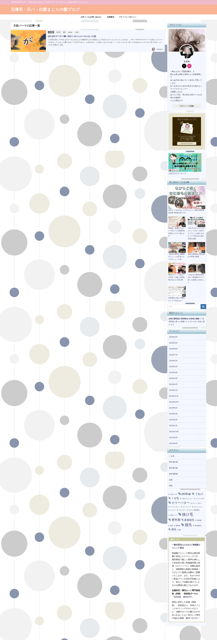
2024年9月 (173, 372)
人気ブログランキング (177, 173)
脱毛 (64, 32)
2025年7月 (173, 355)
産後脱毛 (189, 520)
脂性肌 (178, 525)
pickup (70, 32)
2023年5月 (173, 408)
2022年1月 (173, 425)
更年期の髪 (173, 468)
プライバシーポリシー (127, 17)
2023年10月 (174, 402)
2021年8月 (173, 443)
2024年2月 (173, 384)
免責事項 (110, 17)
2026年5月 (173, 337)
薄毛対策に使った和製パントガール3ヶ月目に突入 (187, 321)
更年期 (176, 519)
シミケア (173, 510)
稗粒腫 (199, 520)
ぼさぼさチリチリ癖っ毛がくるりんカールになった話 (72, 36)
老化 (171, 525)
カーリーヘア (187, 507)
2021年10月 (174, 431)
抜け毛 (58, 32)
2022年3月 (173, 414)
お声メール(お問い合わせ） (91, 17)
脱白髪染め (198, 525)
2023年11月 (173, 396)
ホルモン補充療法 (194, 510)
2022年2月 (173, 420)
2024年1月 (173, 390)
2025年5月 (173, 361)
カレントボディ (197, 503)
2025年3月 (173, 366)
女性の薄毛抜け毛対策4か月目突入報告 (184, 318)
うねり (77, 32)
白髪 (171, 480)
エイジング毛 (200, 498)
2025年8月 (173, 349)
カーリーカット (175, 507)
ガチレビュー (198, 507)
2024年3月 (173, 378)
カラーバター (180, 502)
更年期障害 (173, 474)
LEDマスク (173, 494)
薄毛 (171, 486)
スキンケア (182, 510)
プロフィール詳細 (186, 106)
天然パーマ (173, 515)
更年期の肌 (173, 462)
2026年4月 (173, 343)
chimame (160, 49)
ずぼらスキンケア (187, 498)
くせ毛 (51, 32)
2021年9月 (173, 437)
